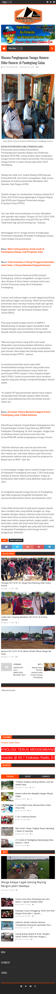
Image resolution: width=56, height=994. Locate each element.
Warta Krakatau (16, 540)
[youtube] (54, 2)
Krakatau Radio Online (10, 743)
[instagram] (35, 986)
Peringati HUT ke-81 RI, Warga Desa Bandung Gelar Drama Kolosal (26, 584)
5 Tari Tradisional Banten (25, 817)
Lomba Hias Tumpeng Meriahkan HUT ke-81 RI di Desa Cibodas (24, 618)
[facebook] (47, 2)
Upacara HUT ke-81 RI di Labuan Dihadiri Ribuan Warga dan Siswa (26, 652)
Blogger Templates (39, 991)
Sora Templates (24, 991)
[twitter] (50, 2)
